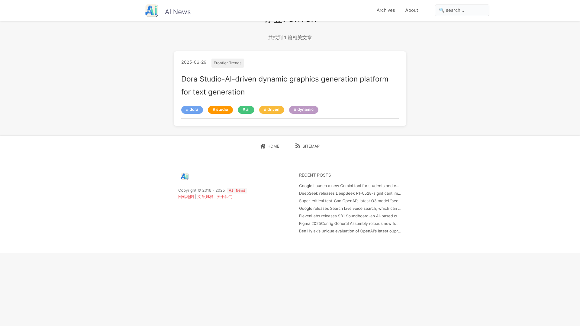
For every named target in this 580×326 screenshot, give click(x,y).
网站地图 (186, 196)
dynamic (306, 109)
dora (194, 109)
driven (273, 109)
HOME (272, 146)
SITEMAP (310, 146)
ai (248, 109)
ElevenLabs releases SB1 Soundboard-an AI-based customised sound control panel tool (380, 216)
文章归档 (205, 196)
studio (222, 109)
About (411, 10)
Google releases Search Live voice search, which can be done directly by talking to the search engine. (393, 208)
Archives (386, 10)
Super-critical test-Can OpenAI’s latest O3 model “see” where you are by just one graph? (380, 201)
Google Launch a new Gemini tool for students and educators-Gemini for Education (376, 186)
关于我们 (224, 196)
